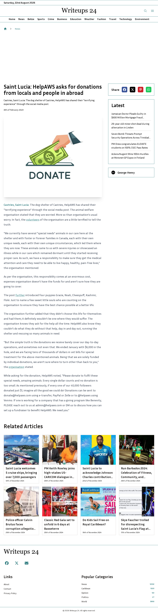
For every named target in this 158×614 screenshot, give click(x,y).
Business (62, 19)
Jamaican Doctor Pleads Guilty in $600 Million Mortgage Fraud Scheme (128, 115)
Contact (7, 588)
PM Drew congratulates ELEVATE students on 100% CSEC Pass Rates (129, 145)
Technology (125, 19)
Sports (41, 19)
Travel (112, 19)
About (6, 584)
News (21, 19)
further (20, 295)
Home (12, 19)
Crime (51, 19)
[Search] (145, 10)
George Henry (126, 172)
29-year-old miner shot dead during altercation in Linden (130, 125)
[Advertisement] (79, 57)
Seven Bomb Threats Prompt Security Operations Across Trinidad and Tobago (130, 135)
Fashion (101, 19)
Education (75, 19)
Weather (89, 19)
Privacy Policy (10, 593)
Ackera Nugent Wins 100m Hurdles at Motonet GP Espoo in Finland (130, 155)
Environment (142, 19)
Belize (31, 19)
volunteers (32, 219)
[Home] (5, 28)
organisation (16, 366)
